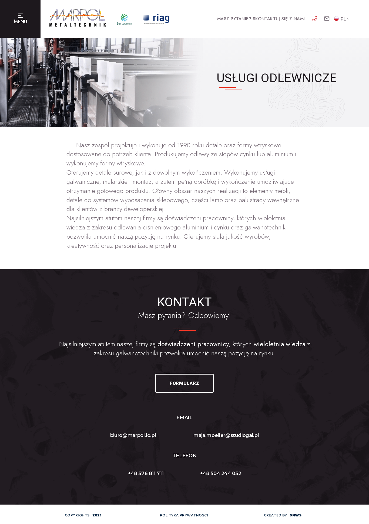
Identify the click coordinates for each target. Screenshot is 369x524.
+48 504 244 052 (220, 473)
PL (343, 19)
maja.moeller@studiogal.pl (226, 435)
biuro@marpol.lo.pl (133, 435)
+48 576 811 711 (146, 473)
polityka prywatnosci (184, 515)
